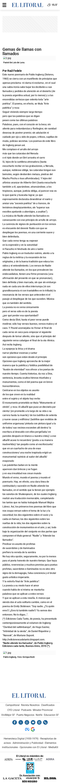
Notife (39, 714)
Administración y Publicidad (28, 742)
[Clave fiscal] (30, 772)
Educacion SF (51, 714)
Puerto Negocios (25, 714)
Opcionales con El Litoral (33, 747)
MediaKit (53, 747)
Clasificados (47, 705)
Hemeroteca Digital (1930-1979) (21, 738)
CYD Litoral (13, 710)
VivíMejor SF (8, 714)
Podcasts (26, 710)
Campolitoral (13, 705)
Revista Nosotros (30, 705)
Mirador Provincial (43, 710)
